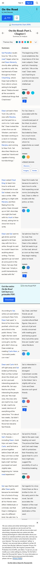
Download (9, 300)
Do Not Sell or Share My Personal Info (20, 563)
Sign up (29, 3)
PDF (9, 18)
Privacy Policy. (17, 559)
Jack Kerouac (8, 12)
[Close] (37, 522)
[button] (26, 166)
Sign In (20, 3)
